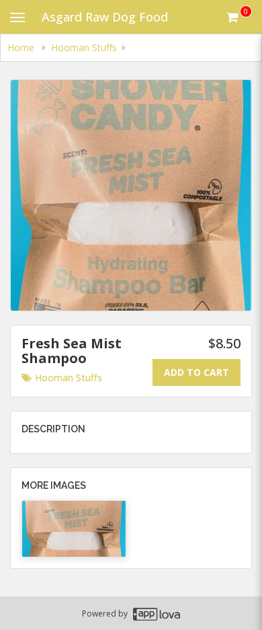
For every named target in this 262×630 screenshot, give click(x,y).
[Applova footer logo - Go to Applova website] (156, 613)
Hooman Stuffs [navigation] (84, 47)
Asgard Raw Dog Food (105, 17)
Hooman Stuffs (68, 377)
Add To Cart (196, 372)
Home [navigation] (22, 47)
